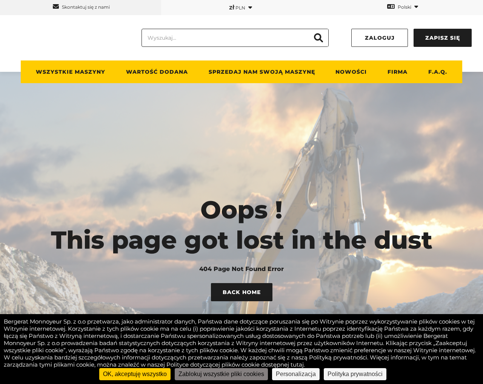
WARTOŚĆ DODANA (157, 71)
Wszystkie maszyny (70, 71)
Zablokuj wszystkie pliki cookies (221, 374)
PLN (237, 7)
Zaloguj (380, 37)
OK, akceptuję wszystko (135, 374)
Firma (398, 71)
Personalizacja (296, 374)
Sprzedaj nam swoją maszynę (262, 71)
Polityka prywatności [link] (355, 374)
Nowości (351, 71)
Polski (404, 7)
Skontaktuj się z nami (85, 7)
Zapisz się (442, 37)
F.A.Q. (437, 71)
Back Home (242, 292)
